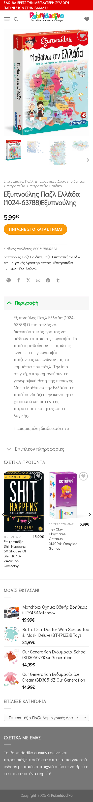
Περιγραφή (26, 303)
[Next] (81, 82)
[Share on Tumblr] (57, 280)
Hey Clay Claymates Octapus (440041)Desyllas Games (63, 539)
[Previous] (11, 82)
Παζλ (47, 257)
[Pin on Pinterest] (48, 280)
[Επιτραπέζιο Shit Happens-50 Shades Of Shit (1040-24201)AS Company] (24, 501)
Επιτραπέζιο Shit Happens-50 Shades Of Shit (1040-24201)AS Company (15, 553)
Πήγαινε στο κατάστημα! (35, 229)
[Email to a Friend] (38, 280)
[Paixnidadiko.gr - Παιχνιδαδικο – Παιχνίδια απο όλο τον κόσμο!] (47, 19)
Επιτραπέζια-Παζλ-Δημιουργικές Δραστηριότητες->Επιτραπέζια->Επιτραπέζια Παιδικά (45, 183)
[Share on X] (28, 280)
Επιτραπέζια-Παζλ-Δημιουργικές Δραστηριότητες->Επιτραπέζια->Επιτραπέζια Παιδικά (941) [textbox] (46, 717)
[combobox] (46, 717)
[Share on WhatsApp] (8, 280)
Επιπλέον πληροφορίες (39, 449)
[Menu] (7, 19)
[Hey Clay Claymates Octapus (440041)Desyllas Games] (69, 495)
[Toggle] (9, 303)
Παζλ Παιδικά (32, 257)
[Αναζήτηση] (16, 19)
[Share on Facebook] (18, 280)
